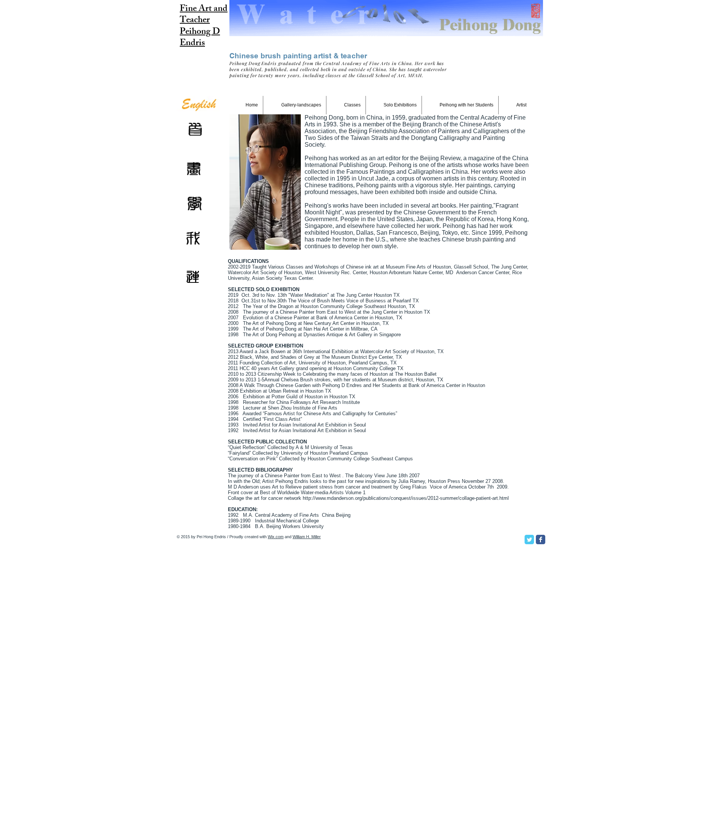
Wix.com (276, 536)
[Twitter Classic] (529, 539)
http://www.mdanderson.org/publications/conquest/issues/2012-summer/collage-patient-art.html (406, 498)
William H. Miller (307, 536)
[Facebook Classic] (540, 539)
